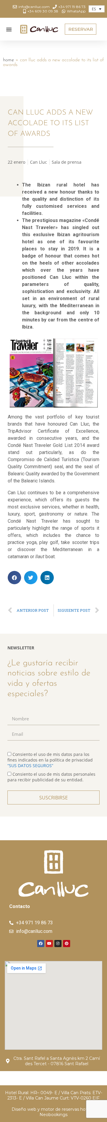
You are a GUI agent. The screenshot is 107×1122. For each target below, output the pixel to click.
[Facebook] (40, 943)
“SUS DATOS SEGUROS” (30, 765)
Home (8, 60)
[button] (8, 29)
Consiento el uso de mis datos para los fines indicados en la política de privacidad (50, 759)
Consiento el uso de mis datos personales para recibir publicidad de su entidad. (51, 777)
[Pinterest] (66, 943)
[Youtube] (49, 943)
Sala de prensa (66, 162)
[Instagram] (58, 943)
